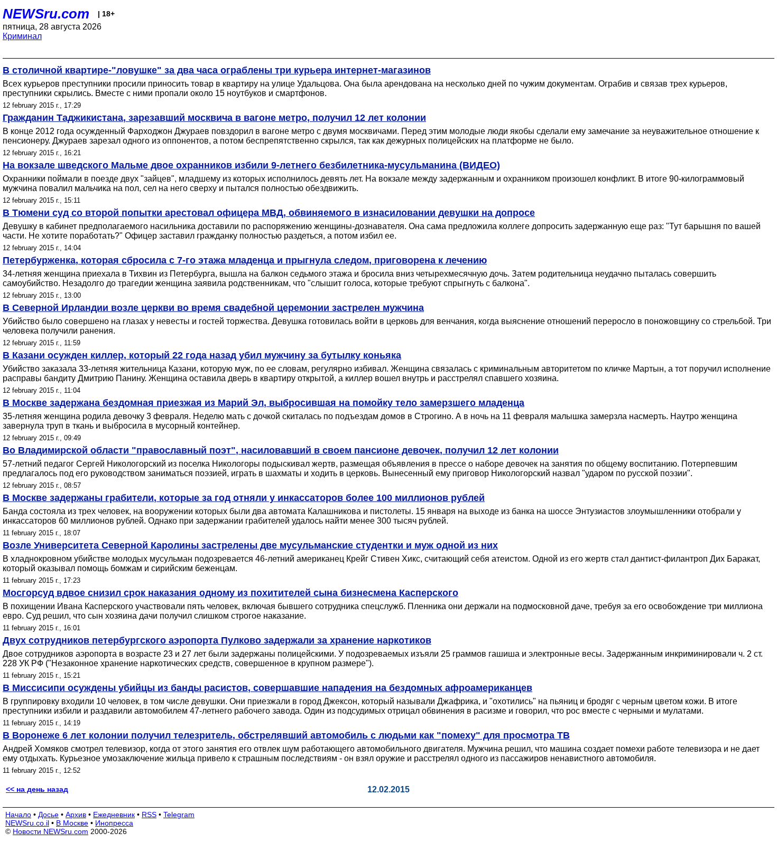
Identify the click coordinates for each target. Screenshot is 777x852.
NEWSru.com (46, 14)
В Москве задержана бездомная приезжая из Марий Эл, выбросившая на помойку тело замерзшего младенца (263, 402)
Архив (76, 814)
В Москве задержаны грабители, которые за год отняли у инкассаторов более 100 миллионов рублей (244, 498)
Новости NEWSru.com (50, 831)
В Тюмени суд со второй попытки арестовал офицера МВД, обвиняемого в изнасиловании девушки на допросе (269, 212)
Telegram (179, 814)
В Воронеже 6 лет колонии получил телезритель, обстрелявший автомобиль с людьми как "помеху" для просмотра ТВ (286, 735)
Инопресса (114, 823)
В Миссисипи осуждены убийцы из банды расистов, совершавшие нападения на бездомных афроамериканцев (267, 688)
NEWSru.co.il (27, 823)
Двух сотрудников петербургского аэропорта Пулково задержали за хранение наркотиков (217, 640)
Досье (48, 814)
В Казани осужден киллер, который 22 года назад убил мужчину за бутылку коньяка (202, 355)
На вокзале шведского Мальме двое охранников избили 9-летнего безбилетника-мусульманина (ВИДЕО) (251, 165)
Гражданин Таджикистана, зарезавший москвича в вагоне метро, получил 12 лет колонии (214, 117)
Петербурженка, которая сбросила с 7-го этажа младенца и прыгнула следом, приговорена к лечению (245, 260)
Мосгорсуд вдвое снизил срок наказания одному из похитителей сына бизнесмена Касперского (230, 593)
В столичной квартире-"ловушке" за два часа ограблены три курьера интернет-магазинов (217, 70)
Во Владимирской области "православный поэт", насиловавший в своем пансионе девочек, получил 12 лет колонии (281, 450)
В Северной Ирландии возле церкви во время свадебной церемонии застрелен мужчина (213, 307)
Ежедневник (114, 814)
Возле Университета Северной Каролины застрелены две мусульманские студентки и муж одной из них (250, 545)
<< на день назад (37, 789)
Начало (18, 814)
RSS (149, 814)
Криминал (22, 36)
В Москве (72, 823)
